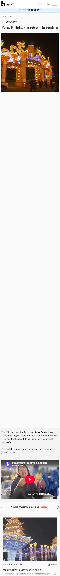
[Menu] (54, 4)
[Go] (40, 4)
